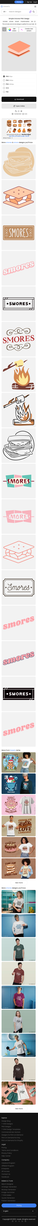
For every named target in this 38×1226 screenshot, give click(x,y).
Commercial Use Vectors (11, 1132)
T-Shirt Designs (7, 1124)
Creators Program (8, 1163)
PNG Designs (6, 1126)
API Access (6, 1171)
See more (19, 883)
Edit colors (14, 30)
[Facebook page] (16, 1221)
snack (17, 21)
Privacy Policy (7, 1153)
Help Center (6, 1156)
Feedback (5, 1177)
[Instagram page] (12, 1221)
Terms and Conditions (10, 1150)
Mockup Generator (9, 1189)
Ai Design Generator (9, 1187)
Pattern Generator (8, 1201)
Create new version (29, 30)
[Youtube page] (22, 1221)
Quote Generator (8, 1198)
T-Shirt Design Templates (11, 1129)
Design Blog (6, 1121)
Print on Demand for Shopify (12, 1140)
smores (5, 21)
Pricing (4, 1147)
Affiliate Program (8, 1166)
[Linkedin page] (25, 1221)
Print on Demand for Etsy (11, 1138)
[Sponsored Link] (19, 126)
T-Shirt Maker (6, 1195)
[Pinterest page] (19, 1221)
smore (11, 21)
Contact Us (6, 1174)
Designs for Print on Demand (12, 1135)
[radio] (4, 76)
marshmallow (25, 21)
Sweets (13, 750)
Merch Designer (7, 1184)
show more (7, 138)
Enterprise (5, 1168)
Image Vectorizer (8, 1192)
